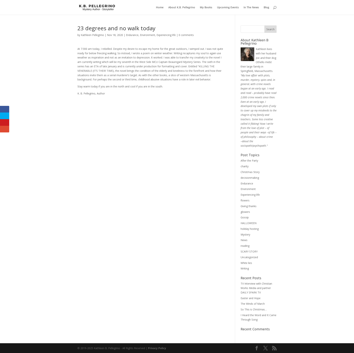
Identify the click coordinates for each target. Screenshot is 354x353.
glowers (245, 212)
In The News (251, 7)
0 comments (186, 35)
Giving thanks (248, 206)
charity (245, 166)
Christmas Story (250, 172)
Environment (147, 35)
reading (245, 246)
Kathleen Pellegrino (92, 35)
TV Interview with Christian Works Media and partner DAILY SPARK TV (256, 288)
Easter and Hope (251, 298)
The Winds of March (253, 303)
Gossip (245, 217)
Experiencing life (166, 35)
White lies (246, 263)
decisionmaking (250, 177)
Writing (245, 268)
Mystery (245, 234)
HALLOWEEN (248, 223)
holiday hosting (250, 229)
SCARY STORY (249, 251)
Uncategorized (249, 257)
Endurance (132, 35)
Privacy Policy (157, 348)
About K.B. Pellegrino (181, 7)
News (244, 240)
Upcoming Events (228, 7)
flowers (245, 200)
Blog (266, 7)
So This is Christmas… (254, 309)
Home (160, 7)
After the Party (249, 160)
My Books (206, 7)
